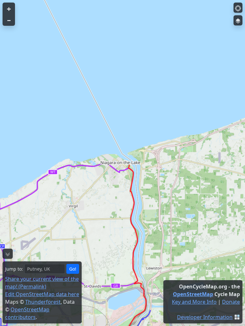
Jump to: (14, 269)
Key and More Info (194, 301)
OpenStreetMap (193, 294)
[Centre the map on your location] (238, 8)
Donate (231, 301)
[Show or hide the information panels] (8, 254)
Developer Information (205, 317)
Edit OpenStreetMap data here (42, 294)
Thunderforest (43, 301)
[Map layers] (238, 20)
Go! (72, 269)
